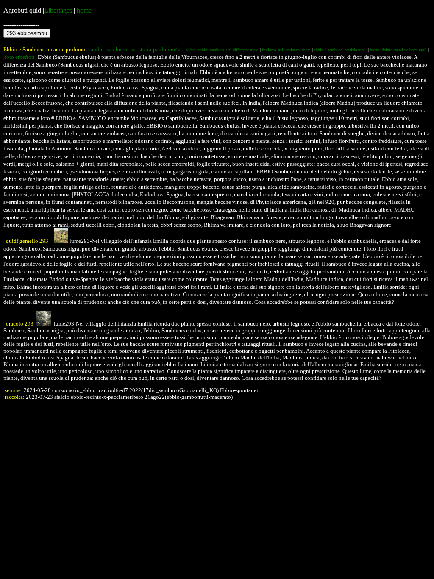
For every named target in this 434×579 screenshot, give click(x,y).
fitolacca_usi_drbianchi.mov (286, 49)
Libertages (58, 10)
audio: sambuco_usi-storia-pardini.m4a (136, 49)
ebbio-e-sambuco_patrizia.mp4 (340, 49)
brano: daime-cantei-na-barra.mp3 (398, 49)
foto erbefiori (20, 57)
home (84, 10)
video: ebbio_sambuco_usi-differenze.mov (222, 49)
